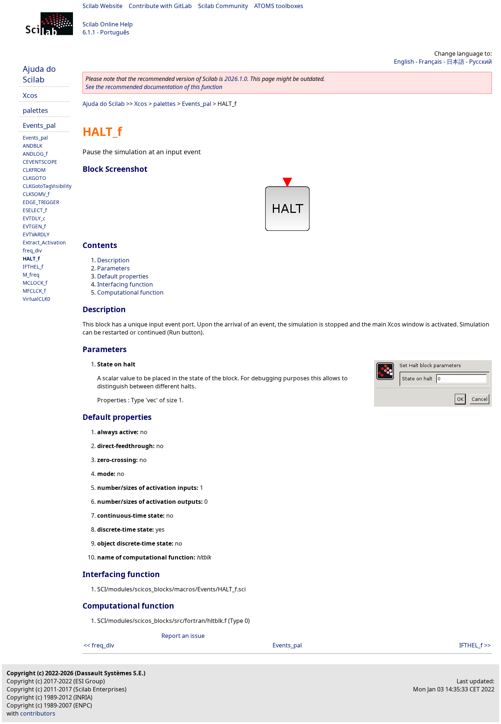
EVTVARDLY (36, 234)
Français (430, 62)
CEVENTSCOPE (40, 161)
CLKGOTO (34, 177)
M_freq (31, 274)
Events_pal (39, 125)
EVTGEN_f (34, 226)
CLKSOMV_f (36, 194)
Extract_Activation (44, 242)
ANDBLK (32, 145)
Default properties (123, 276)
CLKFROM (34, 169)
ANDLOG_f (35, 153)
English (404, 62)
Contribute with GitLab (160, 6)
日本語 (455, 62)
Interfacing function (125, 284)
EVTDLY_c (34, 218)
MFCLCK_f (34, 290)
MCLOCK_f (35, 282)
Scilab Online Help (108, 24)
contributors (37, 713)
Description (113, 260)
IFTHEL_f (33, 266)
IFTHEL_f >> (475, 645)
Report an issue (183, 636)
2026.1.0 (235, 79)
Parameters (113, 268)
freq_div (32, 250)
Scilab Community (223, 6)
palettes (35, 110)
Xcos (30, 95)
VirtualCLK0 (36, 298)
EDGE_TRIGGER (41, 202)
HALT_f (31, 258)
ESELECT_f (35, 210)
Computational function (130, 292)
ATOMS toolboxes (278, 6)
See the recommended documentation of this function (153, 87)
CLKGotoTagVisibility (47, 185)
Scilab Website (102, 6)
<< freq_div (99, 645)
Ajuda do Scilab (39, 74)
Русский (480, 62)
